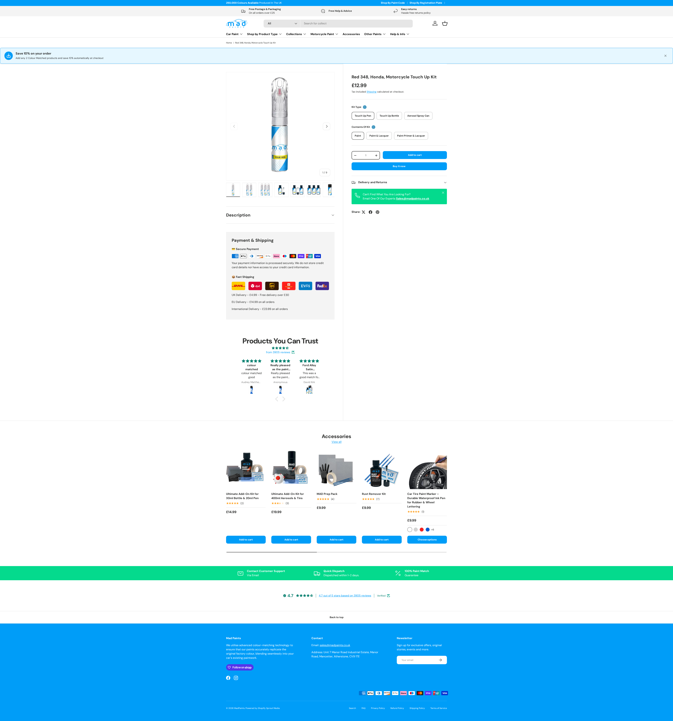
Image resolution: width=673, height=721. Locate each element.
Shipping (371, 91)
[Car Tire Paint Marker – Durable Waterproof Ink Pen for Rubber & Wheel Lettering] (427, 469)
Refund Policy (397, 708)
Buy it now (399, 166)
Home (229, 43)
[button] (277, 398)
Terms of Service (438, 708)
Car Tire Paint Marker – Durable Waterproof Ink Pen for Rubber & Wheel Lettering (426, 500)
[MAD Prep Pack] (336, 469)
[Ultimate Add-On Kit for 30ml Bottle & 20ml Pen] (246, 469)
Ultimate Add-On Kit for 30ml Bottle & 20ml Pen (242, 496)
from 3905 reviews (278, 352)
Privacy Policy (378, 708)
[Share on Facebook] (370, 212)
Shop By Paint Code (393, 2)
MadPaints (239, 708)
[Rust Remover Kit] (382, 469)
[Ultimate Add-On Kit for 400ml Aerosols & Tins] (291, 469)
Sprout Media (273, 708)
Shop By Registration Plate (426, 2)
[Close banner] (665, 56)
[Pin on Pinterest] (377, 212)
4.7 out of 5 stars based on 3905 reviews (345, 595)
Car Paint (232, 34)
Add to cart (415, 155)
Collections (294, 34)
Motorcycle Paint (322, 34)
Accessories (351, 34)
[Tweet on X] (363, 212)
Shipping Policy (417, 708)
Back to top (337, 617)
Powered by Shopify (255, 708)
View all (337, 442)
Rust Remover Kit (374, 494)
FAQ (363, 708)
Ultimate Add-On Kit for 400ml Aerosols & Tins (287, 496)
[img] (280, 348)
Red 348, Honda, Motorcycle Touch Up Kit (255, 43)
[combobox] (338, 23)
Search (352, 708)
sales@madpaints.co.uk (335, 645)
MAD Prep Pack (327, 494)
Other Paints (373, 34)
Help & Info (397, 34)
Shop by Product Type (262, 34)
